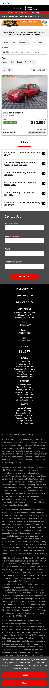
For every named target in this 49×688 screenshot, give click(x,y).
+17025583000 (24, 325)
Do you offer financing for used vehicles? (20, 173)
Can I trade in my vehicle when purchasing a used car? (19, 163)
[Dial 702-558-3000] (8, 2)
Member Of (22, 302)
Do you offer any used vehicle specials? (19, 193)
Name (12, 223)
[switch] (46, 2)
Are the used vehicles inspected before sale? (20, 183)
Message (13, 262)
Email (12, 236)
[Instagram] (24, 351)
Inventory (22, 289)
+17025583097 (24, 333)
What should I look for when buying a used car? (23, 203)
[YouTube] (28, 351)
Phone (7, 249)
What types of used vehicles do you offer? (22, 153)
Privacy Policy (28, 668)
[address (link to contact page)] (3, 2)
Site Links (23, 296)
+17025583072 (24, 341)
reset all (5, 47)
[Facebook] (20, 351)
